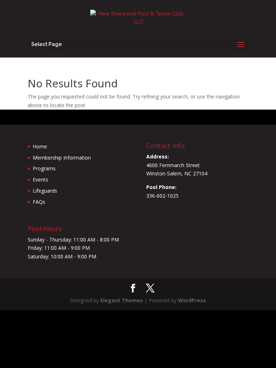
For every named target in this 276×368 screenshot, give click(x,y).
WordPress (192, 300)
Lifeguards (45, 190)
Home (40, 146)
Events (40, 179)
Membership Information (62, 157)
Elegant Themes (121, 300)
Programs (44, 168)
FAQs (39, 201)
